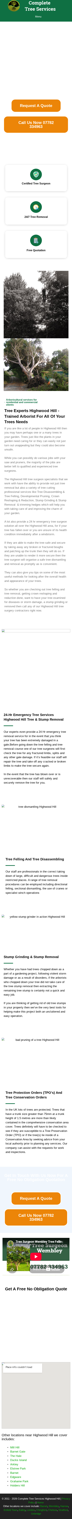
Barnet (14, 1472)
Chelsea (52, 1510)
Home (40, 1502)
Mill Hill (14, 1447)
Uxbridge (36, 1513)
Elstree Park (18, 1468)
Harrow (64, 1506)
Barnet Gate (17, 1451)
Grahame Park (19, 1481)
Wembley (54, 1506)
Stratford (63, 1510)
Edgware (15, 1477)
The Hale (15, 1456)
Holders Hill (17, 1485)
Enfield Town (10, 1510)
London (31, 1510)
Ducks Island (18, 1460)
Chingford (41, 1510)
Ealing (22, 1510)
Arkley (14, 1464)
